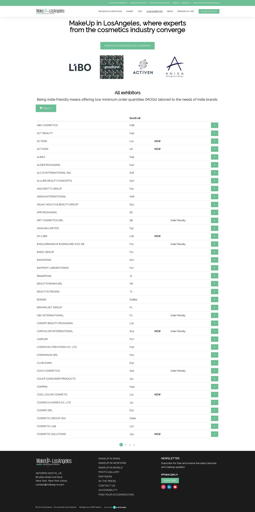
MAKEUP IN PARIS (138, 3)
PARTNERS (105, 476)
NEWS (170, 11)
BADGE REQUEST (209, 11)
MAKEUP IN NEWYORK (159, 3)
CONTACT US (106, 485)
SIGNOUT (186, 3)
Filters (46, 108)
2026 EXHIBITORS (155, 11)
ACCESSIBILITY (107, 490)
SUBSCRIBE (170, 480)
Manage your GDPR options (90, 507)
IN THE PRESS (107, 481)
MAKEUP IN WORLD (118, 3)
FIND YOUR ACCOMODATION (206, 3)
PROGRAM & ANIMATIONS (110, 11)
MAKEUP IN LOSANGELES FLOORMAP (127, 45)
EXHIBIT (129, 11)
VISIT (140, 11)
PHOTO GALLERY (108, 472)
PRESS (176, 3)
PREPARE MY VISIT (185, 11)
